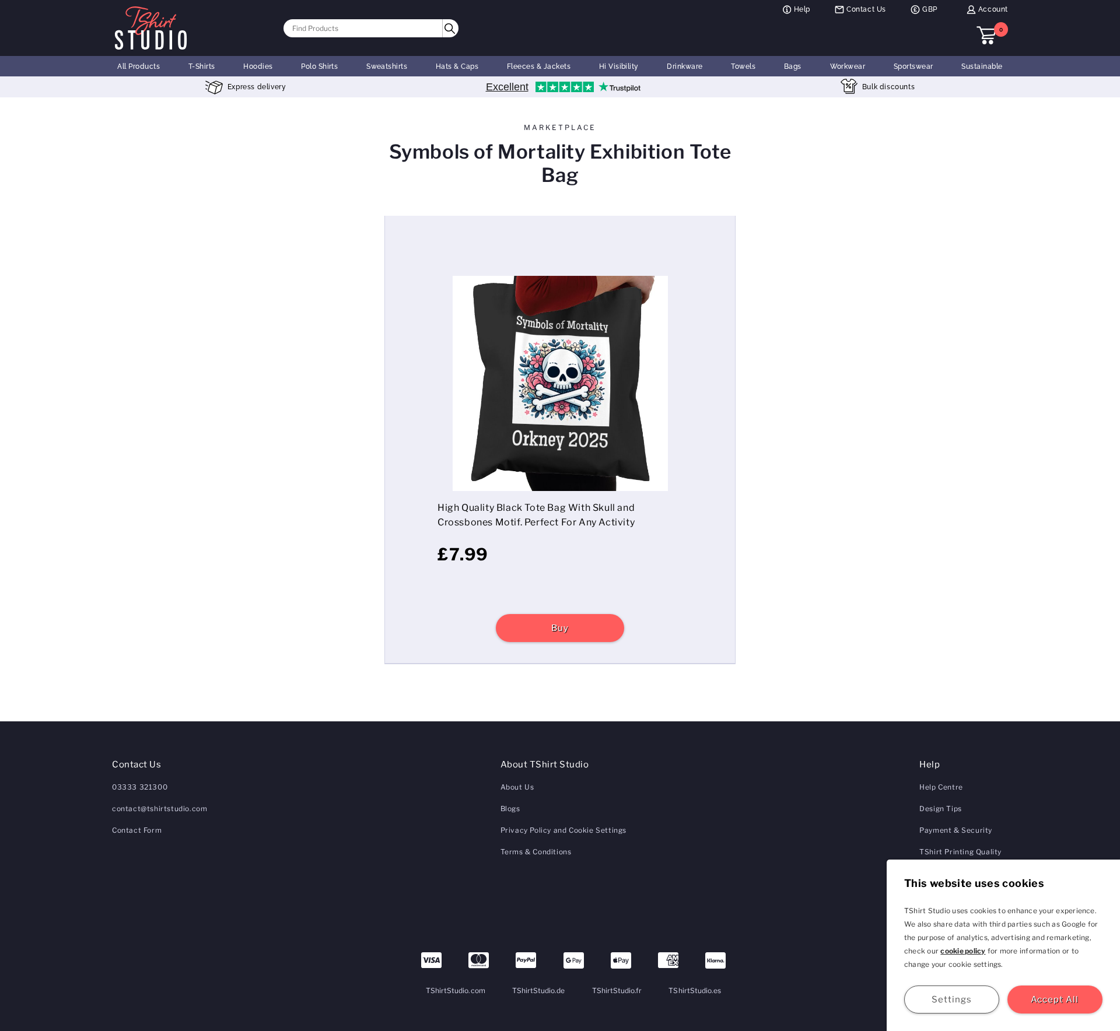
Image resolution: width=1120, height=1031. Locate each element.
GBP (929, 9)
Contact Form (137, 830)
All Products (138, 66)
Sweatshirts (386, 66)
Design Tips (940, 808)
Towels (743, 66)
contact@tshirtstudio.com (159, 808)
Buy (560, 628)
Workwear (848, 66)
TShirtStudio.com (455, 990)
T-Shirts (201, 66)
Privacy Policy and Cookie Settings (563, 830)
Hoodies (257, 66)
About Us (517, 787)
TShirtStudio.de (538, 990)
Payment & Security (955, 830)
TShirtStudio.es (694, 990)
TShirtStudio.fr (617, 990)
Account (993, 9)
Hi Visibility (619, 66)
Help (802, 9)
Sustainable (981, 66)
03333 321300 (139, 787)
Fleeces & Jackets (538, 66)
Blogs (510, 808)
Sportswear (913, 66)
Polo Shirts (319, 66)
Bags (793, 66)
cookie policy (962, 950)
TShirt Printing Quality (960, 851)
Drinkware (684, 66)
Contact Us (866, 9)
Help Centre (941, 787)
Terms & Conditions (536, 851)
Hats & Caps (457, 66)
